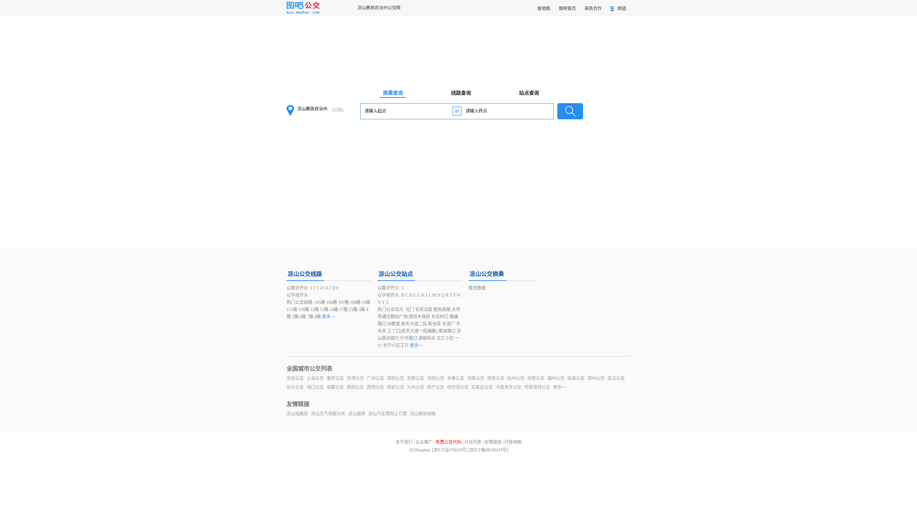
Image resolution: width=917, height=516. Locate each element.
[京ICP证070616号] (449, 450)
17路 (343, 309)
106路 (331, 302)
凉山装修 (356, 413)
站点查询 (529, 93)
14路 (334, 309)
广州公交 (375, 378)
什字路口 (408, 338)
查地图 (543, 8)
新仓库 (434, 323)
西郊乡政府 (419, 316)
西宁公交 (435, 387)
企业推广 (424, 442)
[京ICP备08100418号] (488, 450)
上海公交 (315, 378)
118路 (303, 309)
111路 (292, 309)
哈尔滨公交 (458, 387)
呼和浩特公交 (537, 387)
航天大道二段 (414, 323)
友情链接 (492, 442)
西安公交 (395, 387)
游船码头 (427, 338)
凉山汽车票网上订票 (387, 413)
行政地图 (513, 442)
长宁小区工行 (396, 345)
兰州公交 (415, 387)
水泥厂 (448, 323)
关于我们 (404, 442)
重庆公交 (335, 378)
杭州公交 (515, 378)
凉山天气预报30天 (328, 413)
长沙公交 (295, 387)
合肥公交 (535, 378)
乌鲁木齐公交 (509, 387)
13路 (324, 309)
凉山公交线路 (305, 274)
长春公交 (455, 378)
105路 (320, 302)
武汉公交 (616, 378)
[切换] (337, 110)
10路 (366, 302)
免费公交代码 (448, 442)
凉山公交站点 (396, 274)
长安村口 (439, 316)
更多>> (329, 316)
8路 (318, 316)
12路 (314, 309)
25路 (353, 309)
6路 (302, 316)
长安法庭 (423, 309)
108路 (355, 302)
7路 (310, 316)
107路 (343, 302)
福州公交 (556, 378)
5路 (295, 316)
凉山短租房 (297, 413)
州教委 (393, 323)
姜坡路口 (447, 331)
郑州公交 (596, 378)
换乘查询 (393, 93)
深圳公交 (395, 378)
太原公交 (415, 378)
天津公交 (355, 378)
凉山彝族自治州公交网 (378, 7)
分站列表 (472, 442)
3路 (362, 309)
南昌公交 (576, 378)
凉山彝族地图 (423, 413)
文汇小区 (445, 338)
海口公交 (315, 387)
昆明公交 (375, 387)
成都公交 (335, 387)
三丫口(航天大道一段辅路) (412, 331)
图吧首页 (567, 8)
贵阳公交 (355, 387)
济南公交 (475, 378)
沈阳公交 (435, 378)
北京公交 (295, 378)
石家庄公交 (482, 387)
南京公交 (495, 378)
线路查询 (461, 93)
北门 (409, 309)
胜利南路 (442, 309)
